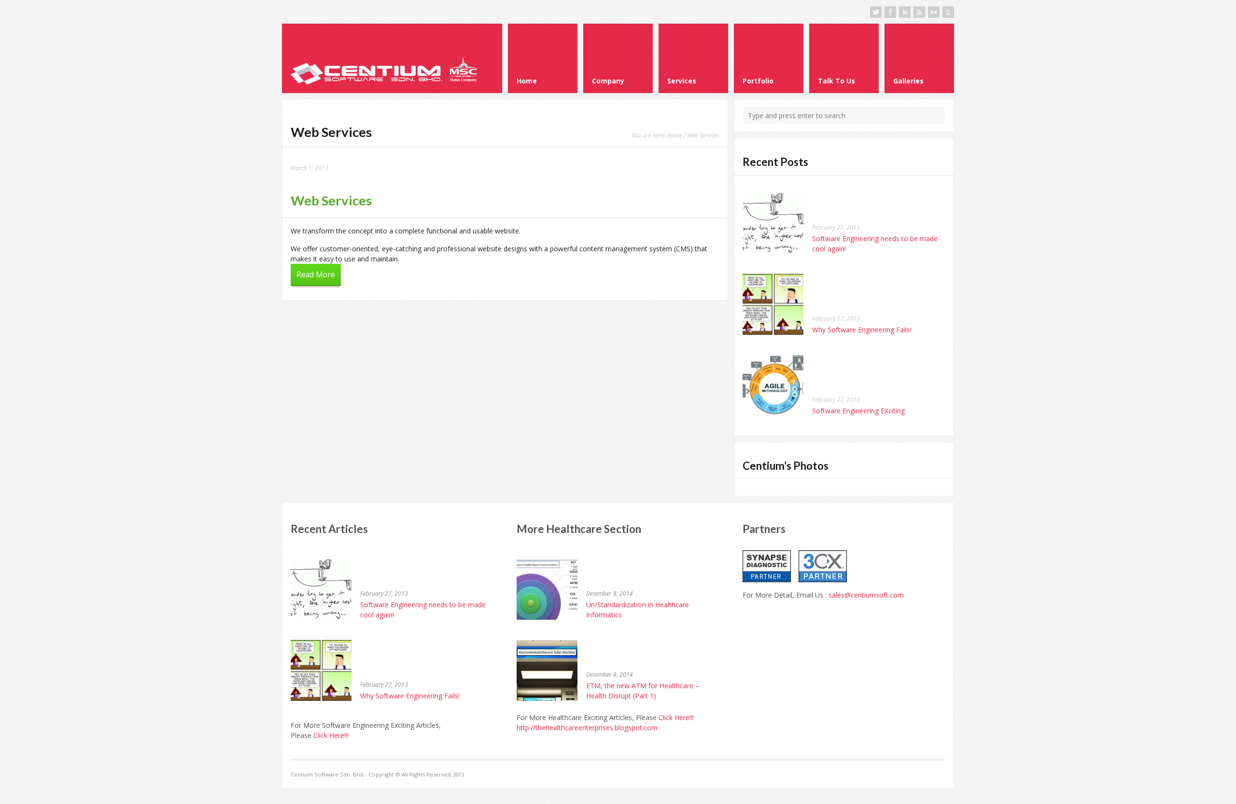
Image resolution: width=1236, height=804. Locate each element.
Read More (315, 275)
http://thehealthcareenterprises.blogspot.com (587, 727)
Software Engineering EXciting (858, 410)
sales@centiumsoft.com (866, 595)
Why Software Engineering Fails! (862, 329)
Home (674, 135)
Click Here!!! (331, 735)
